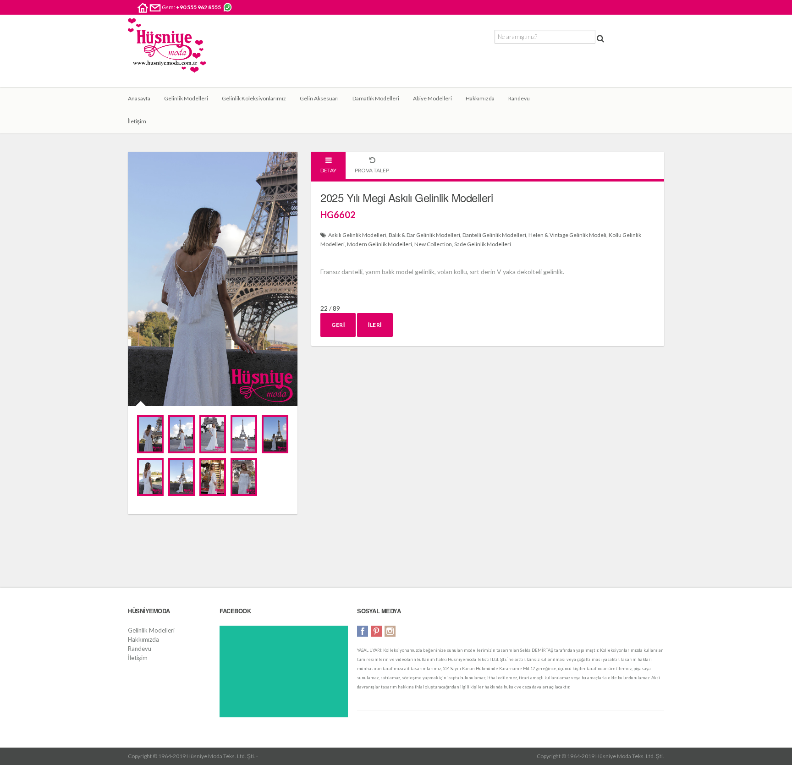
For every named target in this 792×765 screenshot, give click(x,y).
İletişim (137, 121)
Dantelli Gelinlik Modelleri (494, 234)
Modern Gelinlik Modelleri (379, 244)
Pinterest (376, 631)
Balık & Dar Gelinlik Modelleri (424, 234)
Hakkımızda (480, 98)
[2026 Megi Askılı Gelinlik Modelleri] (150, 434)
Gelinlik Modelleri (186, 98)
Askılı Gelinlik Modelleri (357, 234)
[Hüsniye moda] (167, 52)
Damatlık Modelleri (375, 98)
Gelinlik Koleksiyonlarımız (254, 98)
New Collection (433, 244)
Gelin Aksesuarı (319, 98)
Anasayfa (139, 98)
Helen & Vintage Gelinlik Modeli (567, 234)
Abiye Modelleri (432, 98)
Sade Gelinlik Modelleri (482, 244)
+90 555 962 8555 (198, 7)
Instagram (390, 631)
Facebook (362, 631)
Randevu (519, 98)
